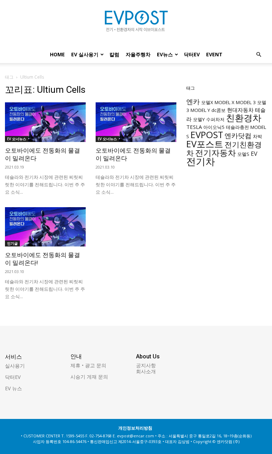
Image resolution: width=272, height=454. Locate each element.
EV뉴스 (165, 54)
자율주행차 (138, 54)
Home (57, 54)
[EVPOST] (136, 24)
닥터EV (192, 54)
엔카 (193, 101)
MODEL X (224, 102)
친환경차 (243, 118)
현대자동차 (240, 109)
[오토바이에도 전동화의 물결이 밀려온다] (45, 122)
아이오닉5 (214, 127)
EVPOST (207, 135)
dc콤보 (218, 110)
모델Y (199, 119)
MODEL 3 (246, 102)
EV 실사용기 (84, 54)
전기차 (200, 161)
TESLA (194, 126)
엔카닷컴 (238, 135)
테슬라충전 (237, 127)
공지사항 (146, 365)
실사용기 (15, 365)
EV (254, 154)
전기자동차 (215, 152)
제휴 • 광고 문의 (88, 365)
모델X (207, 102)
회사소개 (146, 371)
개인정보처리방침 (135, 428)
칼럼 (114, 54)
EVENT (214, 54)
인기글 (12, 243)
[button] (258, 54)
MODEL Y (200, 110)
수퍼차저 (215, 119)
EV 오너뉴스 (16, 138)
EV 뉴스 (13, 388)
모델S (243, 154)
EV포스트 (204, 144)
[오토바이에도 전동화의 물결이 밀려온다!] (45, 227)
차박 (257, 136)
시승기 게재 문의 (89, 376)
